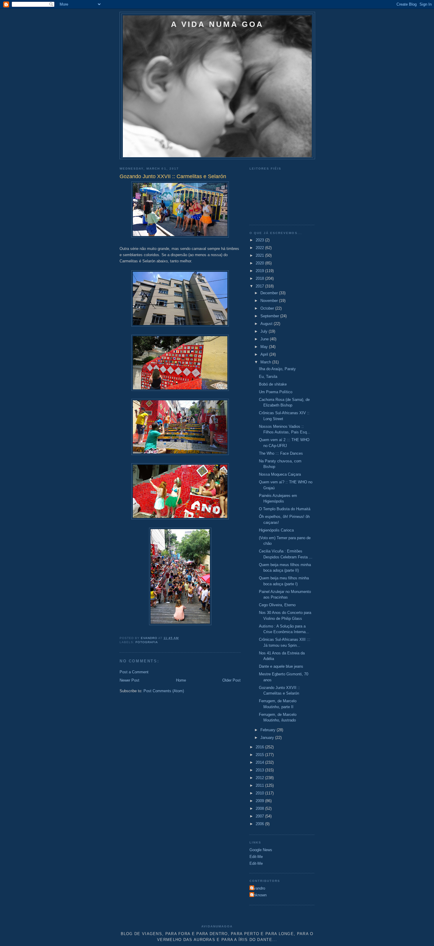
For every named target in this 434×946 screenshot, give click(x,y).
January (267, 737)
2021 (260, 255)
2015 (260, 754)
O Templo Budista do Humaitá (284, 509)
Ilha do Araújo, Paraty (277, 369)
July (264, 331)
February (268, 730)
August (267, 323)
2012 (260, 778)
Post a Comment (134, 672)
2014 (260, 762)
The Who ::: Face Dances (281, 453)
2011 (260, 785)
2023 (260, 240)
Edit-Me (256, 856)
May (264, 346)
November (269, 300)
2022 (260, 248)
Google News (260, 850)
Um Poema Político (275, 392)
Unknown (259, 895)
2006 (260, 824)
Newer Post (129, 680)
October (267, 308)
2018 (260, 278)
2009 (260, 801)
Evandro (258, 888)
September (270, 316)
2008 (260, 808)
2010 (260, 793)
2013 (260, 770)
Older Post (231, 680)
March (266, 362)
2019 (260, 271)
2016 (260, 747)
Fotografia (147, 642)
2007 (260, 816)
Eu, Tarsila (268, 376)
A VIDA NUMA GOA (217, 24)
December (269, 293)
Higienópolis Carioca (276, 530)
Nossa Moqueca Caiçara (280, 474)
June (265, 339)
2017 (260, 286)
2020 (260, 263)
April (264, 354)
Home (181, 680)
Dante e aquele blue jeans (281, 666)
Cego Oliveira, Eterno (277, 605)
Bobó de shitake (273, 384)
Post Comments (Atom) (163, 691)
